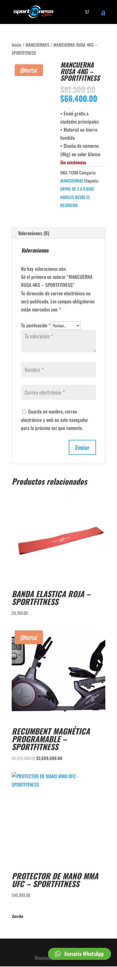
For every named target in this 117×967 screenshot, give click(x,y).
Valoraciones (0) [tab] (33, 233)
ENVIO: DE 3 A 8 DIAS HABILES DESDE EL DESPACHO (77, 197)
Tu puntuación (36, 325)
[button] (79, 954)
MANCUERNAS (37, 44)
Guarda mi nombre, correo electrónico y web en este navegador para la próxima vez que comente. (54, 419)
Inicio (16, 44)
